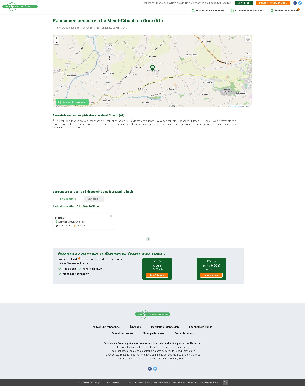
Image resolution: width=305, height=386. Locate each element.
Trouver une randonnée (210, 10)
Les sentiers (68, 198)
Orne (96, 28)
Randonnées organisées (249, 10)
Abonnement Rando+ (201, 326)
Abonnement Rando (286, 10)
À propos (244, 3)
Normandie (86, 28)
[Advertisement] (148, 154)
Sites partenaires (153, 333)
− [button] (57, 42)
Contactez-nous (184, 333)
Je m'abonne (157, 275)
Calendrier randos (122, 333)
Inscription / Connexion (165, 326)
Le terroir (94, 198)
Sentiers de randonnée (68, 28)
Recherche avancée (73, 102)
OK (225, 382)
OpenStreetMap (236, 106)
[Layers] (248, 39)
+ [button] (57, 38)
